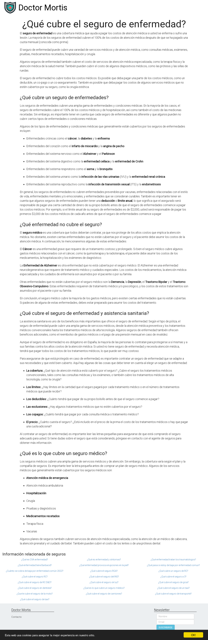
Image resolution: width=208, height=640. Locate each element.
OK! (193, 635)
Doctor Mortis (42, 7)
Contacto (16, 616)
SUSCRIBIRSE (166, 627)
